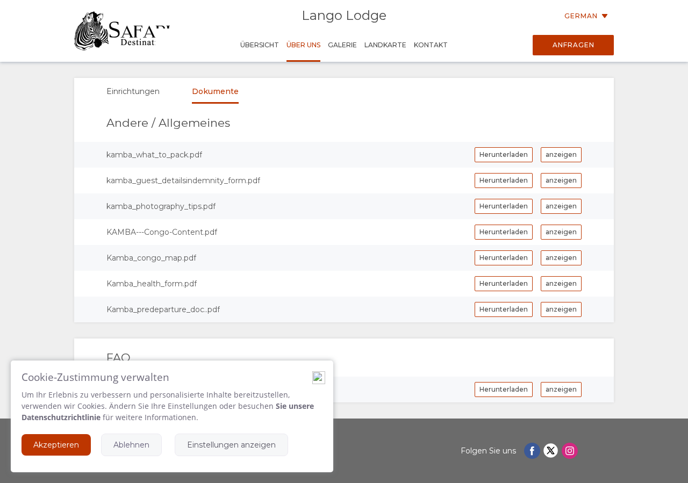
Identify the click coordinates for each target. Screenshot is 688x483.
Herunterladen (503, 154)
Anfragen (573, 45)
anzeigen (561, 154)
